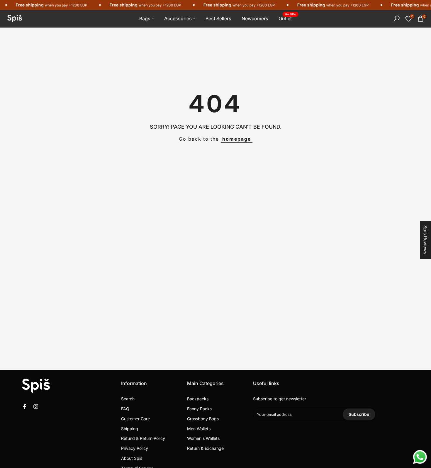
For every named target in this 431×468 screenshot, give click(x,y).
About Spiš (131, 458)
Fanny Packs (199, 408)
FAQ (125, 408)
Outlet (287, 18)
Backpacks (197, 398)
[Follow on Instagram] (35, 406)
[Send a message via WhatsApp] (420, 457)
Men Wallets (199, 428)
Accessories (178, 18)
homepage (236, 139)
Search (128, 398)
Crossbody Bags (203, 418)
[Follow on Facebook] (24, 406)
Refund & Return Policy (143, 438)
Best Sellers (218, 18)
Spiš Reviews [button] (425, 239)
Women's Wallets (203, 438)
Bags (144, 18)
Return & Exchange (205, 448)
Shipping (129, 428)
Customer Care (135, 418)
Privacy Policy (134, 448)
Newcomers (255, 18)
